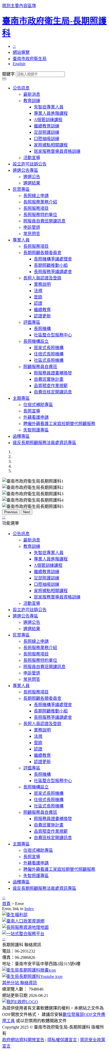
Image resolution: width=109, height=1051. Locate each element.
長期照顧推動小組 (51, 265)
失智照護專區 (36, 430)
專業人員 (21, 240)
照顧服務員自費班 (40, 366)
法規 (38, 290)
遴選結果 (31, 183)
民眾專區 (21, 189)
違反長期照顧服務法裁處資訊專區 (44, 442)
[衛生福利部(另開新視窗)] (15, 914)
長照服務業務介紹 (40, 202)
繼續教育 (42, 309)
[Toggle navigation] (4, 78)
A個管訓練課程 (48, 119)
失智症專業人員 (48, 107)
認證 (38, 303)
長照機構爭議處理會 (53, 259)
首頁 (6, 903)
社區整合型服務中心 (53, 335)
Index (29, 908)
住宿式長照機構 (48, 354)
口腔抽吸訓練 (46, 138)
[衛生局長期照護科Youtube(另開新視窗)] (32, 976)
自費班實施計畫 (48, 379)
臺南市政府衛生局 (30, 58)
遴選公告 (31, 176)
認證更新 (42, 316)
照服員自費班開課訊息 (44, 221)
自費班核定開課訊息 (53, 392)
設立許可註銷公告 (30, 164)
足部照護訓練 (46, 132)
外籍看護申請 (36, 417)
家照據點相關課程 (51, 145)
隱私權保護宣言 (62, 1040)
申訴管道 (31, 227)
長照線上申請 (36, 195)
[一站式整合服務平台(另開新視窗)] (23, 933)
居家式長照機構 (48, 347)
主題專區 (21, 398)
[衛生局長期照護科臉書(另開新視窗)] (29, 970)
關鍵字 (8, 74)
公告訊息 (21, 88)
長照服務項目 (36, 208)
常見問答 (31, 233)
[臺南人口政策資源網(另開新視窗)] (23, 921)
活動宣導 (31, 157)
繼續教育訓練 (46, 126)
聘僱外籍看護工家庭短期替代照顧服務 (59, 423)
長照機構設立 (36, 341)
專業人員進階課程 (51, 113)
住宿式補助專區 (38, 404)
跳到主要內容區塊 (19, 5)
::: (14, 46)
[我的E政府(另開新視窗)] (20, 1002)
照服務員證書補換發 (53, 373)
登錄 (38, 297)
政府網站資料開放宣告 (23, 1040)
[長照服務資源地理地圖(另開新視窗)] (25, 927)
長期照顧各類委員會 (42, 252)
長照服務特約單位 (40, 214)
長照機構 (42, 328)
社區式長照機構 (48, 360)
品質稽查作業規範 (51, 385)
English (19, 63)
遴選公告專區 (25, 170)
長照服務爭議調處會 (53, 271)
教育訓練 (31, 100)
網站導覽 (21, 52)
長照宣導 (31, 411)
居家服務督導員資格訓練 (57, 151)
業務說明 (42, 284)
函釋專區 (21, 436)
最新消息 (31, 94)
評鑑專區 (31, 322)
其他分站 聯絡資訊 (19, 983)
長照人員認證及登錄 (42, 278)
